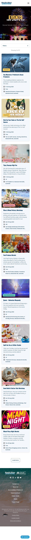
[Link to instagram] (13, 478)
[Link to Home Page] (7, 3)
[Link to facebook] (10, 478)
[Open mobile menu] (28, 3)
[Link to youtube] (20, 478)
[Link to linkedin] (18, 478)
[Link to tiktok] (15, 478)
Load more (15, 460)
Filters (4, 45)
